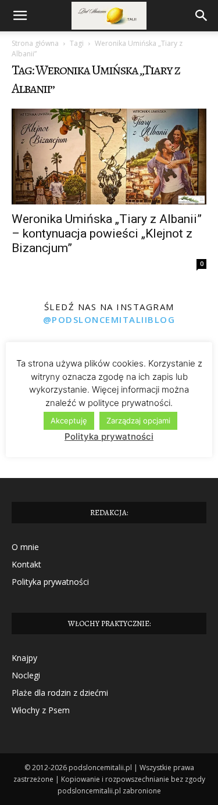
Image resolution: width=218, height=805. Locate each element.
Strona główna (35, 43)
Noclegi (26, 675)
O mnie (25, 546)
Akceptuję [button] (69, 420)
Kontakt (26, 564)
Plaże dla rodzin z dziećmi (60, 692)
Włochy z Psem (41, 710)
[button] (19, 15)
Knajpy (24, 657)
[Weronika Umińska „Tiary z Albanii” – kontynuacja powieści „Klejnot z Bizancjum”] (109, 156)
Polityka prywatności (50, 581)
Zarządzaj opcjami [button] (138, 420)
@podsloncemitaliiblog (109, 319)
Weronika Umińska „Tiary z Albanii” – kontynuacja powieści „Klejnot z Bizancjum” (107, 233)
